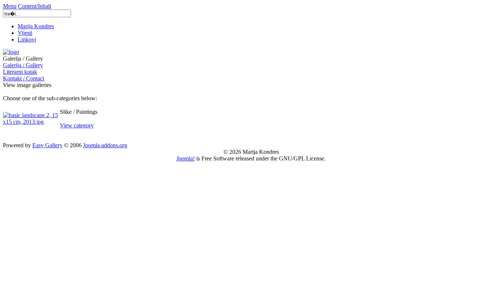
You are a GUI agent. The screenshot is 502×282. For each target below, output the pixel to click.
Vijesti (25, 33)
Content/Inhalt (34, 6)
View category (77, 125)
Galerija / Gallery (23, 65)
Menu (10, 6)
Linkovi (27, 39)
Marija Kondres (36, 26)
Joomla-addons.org (105, 145)
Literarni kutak (20, 72)
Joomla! (185, 158)
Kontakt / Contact (23, 78)
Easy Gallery (47, 145)
